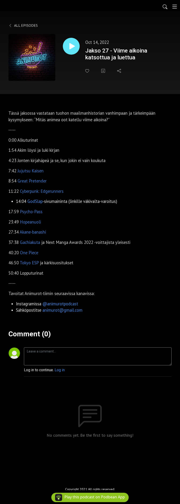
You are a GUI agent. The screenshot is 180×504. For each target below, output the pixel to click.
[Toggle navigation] (174, 6)
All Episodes (25, 25)
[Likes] (87, 70)
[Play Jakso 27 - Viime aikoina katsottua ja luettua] (71, 46)
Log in (60, 370)
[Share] (119, 70)
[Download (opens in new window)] (103, 70)
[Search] (165, 6)
